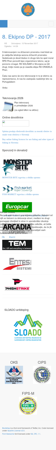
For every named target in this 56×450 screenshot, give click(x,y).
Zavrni (12, 236)
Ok (3, 236)
